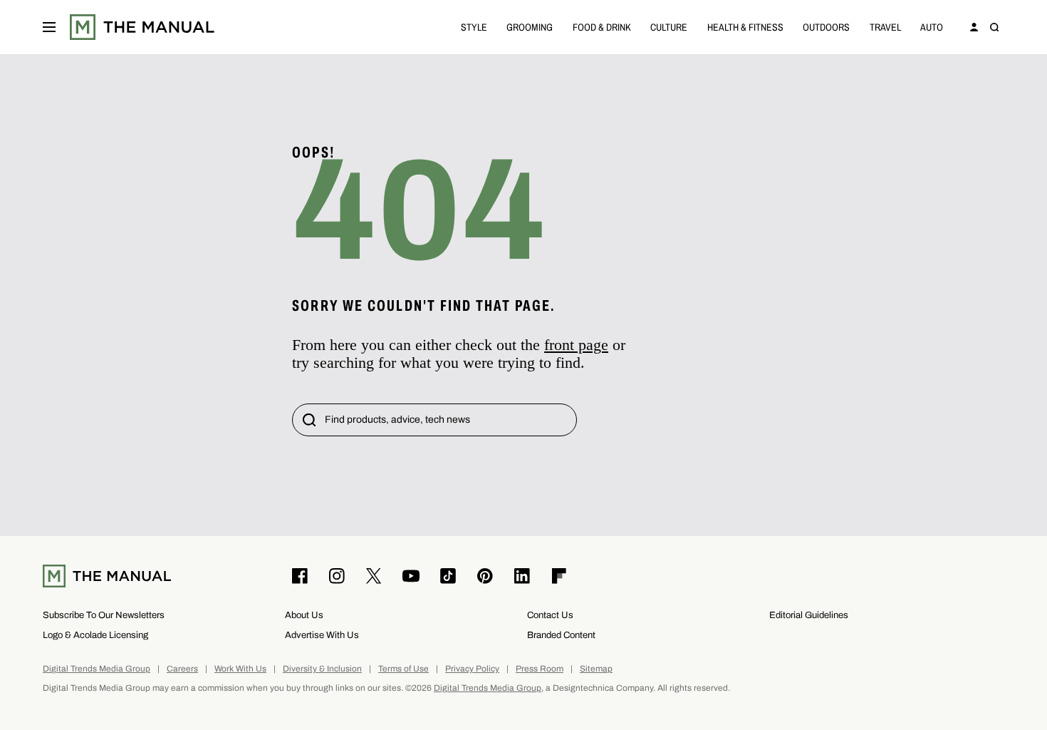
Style (474, 27)
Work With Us (240, 669)
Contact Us (550, 615)
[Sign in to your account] (974, 27)
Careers (182, 669)
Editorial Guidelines (808, 615)
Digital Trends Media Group (96, 669)
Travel (885, 27)
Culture (668, 27)
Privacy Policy (472, 669)
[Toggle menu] (49, 27)
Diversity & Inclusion (322, 669)
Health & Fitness (745, 27)
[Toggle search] (994, 27)
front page (576, 345)
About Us (304, 615)
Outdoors (826, 27)
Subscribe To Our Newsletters (104, 615)
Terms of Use (403, 669)
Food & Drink (602, 27)
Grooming (529, 27)
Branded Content (561, 635)
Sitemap (596, 669)
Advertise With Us (322, 635)
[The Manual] (142, 27)
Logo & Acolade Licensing (95, 635)
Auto (931, 27)
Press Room (539, 669)
